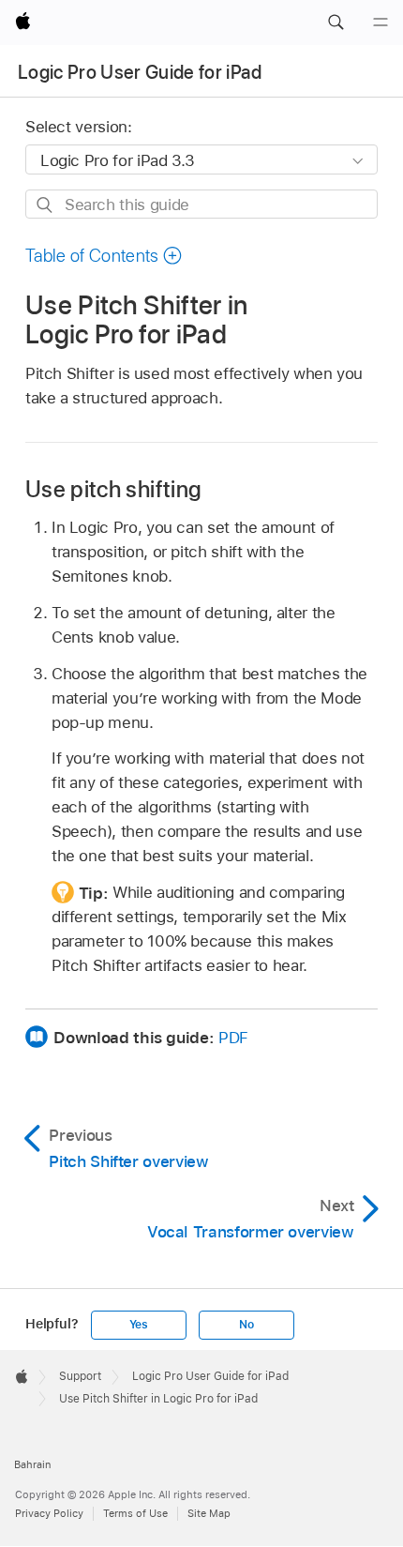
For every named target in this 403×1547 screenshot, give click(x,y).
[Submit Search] (45, 205)
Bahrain (32, 1464)
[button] (335, 22)
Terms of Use (135, 1513)
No (246, 1324)
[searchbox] (201, 204)
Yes (138, 1324)
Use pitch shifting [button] (113, 489)
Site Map (209, 1513)
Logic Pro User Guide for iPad (139, 72)
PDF (233, 1037)
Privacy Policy (49, 1513)
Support (80, 1376)
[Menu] (380, 22)
